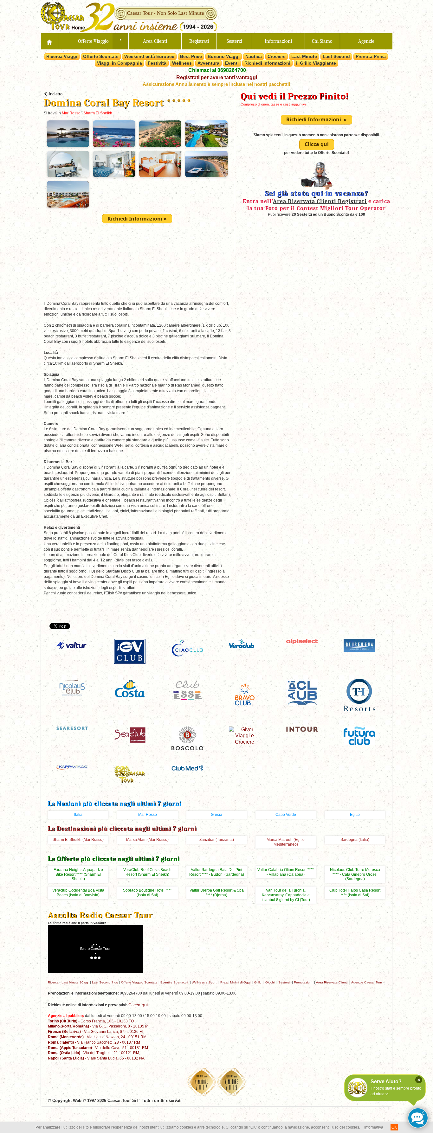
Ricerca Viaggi (61, 56)
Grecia (216, 814)
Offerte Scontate (101, 56)
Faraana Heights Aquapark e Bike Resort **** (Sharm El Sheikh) (78, 874)
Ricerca (53, 982)
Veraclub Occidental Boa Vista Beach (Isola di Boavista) (78, 892)
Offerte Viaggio (93, 41)
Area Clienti (155, 41)
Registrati (199, 41)
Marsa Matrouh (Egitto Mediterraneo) (286, 842)
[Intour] (302, 729)
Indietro (55, 94)
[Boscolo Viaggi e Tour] (187, 737)
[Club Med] (187, 768)
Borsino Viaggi (224, 56)
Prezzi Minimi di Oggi (235, 982)
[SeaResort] (72, 727)
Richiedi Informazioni (267, 63)
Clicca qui (317, 144)
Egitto (355, 814)
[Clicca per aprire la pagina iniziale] (49, 41)
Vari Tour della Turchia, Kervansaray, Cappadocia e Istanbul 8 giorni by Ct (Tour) (286, 895)
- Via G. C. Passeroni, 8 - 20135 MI (98, 1026)
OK (394, 1127)
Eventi (232, 63)
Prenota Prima (371, 56)
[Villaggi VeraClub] (245, 643)
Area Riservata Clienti (331, 982)
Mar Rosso (71, 113)
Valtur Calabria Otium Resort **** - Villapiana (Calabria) (285, 872)
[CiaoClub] (187, 648)
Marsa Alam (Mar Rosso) (147, 839)
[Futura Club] (359, 735)
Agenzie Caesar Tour (366, 982)
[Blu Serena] (359, 645)
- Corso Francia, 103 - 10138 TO (91, 1021)
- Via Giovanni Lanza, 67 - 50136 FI (95, 1031)
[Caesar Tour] (129, 773)
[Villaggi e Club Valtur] (72, 645)
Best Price (191, 56)
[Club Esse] (187, 690)
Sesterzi (234, 41)
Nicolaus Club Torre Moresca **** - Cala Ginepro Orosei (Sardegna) (355, 874)
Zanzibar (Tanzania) (216, 839)
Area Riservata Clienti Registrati (320, 201)
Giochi (270, 982)
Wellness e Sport (204, 982)
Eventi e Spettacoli (174, 982)
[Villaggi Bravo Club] (245, 694)
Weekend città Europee (149, 56)
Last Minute (304, 56)
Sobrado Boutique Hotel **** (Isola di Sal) (147, 892)
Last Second (336, 56)
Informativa (373, 1127)
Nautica (253, 56)
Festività (157, 63)
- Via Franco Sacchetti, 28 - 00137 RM (94, 1042)
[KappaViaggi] (72, 767)
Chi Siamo (322, 41)
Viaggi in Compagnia (119, 63)
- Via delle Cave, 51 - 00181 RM (98, 1048)
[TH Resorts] (359, 694)
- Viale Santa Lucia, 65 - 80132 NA (96, 1058)
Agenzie (366, 41)
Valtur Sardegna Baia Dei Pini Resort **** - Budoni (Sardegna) (216, 872)
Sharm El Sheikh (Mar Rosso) (78, 839)
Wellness (182, 63)
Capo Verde (285, 814)
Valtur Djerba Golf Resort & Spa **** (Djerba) (217, 892)
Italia (78, 814)
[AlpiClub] (302, 692)
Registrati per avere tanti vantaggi (216, 77)
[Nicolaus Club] (72, 687)
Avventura (208, 63)
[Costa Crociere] (129, 688)
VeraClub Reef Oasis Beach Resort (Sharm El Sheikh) (147, 872)
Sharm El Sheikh (97, 113)
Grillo (258, 982)
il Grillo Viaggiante (316, 63)
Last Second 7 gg (105, 982)
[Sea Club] (129, 734)
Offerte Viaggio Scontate (139, 982)
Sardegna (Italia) (354, 839)
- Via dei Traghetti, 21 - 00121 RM (93, 1053)
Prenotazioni (303, 982)
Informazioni (278, 41)
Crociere (277, 56)
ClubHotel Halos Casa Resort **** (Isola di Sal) (354, 892)
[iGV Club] (129, 651)
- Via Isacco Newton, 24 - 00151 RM (97, 1037)
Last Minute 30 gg (74, 982)
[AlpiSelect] (302, 641)
